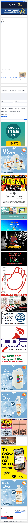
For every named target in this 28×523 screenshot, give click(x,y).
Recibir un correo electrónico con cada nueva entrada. (7, 114)
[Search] (26, 16)
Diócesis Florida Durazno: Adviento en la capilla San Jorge (14, 77)
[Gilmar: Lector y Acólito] (5, 74)
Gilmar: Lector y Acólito (3, 77)
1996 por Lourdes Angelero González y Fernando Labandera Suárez (21, 512)
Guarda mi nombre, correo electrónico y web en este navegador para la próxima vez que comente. (14, 108)
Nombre (2, 101)
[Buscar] (25, 119)
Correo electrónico (17, 101)
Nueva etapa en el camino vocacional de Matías (22, 77)
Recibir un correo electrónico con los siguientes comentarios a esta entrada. (10, 111)
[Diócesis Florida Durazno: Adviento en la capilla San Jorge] (14, 74)
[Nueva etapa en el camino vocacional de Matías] (23, 74)
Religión (2, 18)
